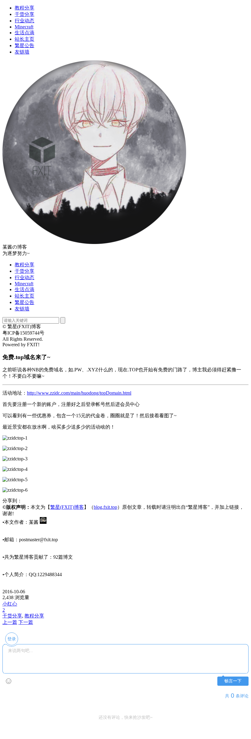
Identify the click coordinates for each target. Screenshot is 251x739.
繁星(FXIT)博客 (67, 507)
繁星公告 (24, 45)
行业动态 (24, 20)
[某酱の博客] (94, 242)
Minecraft (24, 26)
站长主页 (24, 39)
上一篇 (9, 622)
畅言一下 (233, 681)
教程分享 (24, 7)
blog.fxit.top (105, 507)
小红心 (9, 603)
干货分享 (24, 14)
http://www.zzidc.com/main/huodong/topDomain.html (79, 393)
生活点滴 (24, 32)
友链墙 (22, 51)
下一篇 (25, 622)
